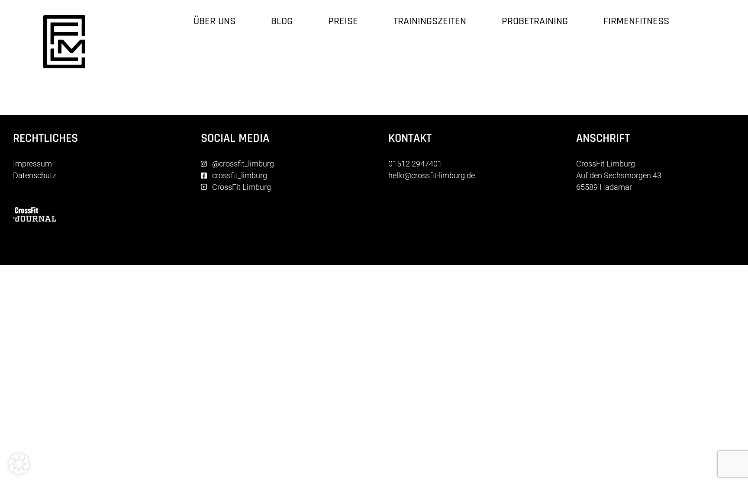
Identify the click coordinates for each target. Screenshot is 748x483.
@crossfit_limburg (243, 163)
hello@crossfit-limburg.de (431, 175)
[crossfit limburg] (64, 18)
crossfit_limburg (239, 175)
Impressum (32, 163)
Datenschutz (34, 175)
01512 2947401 (415, 163)
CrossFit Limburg (241, 187)
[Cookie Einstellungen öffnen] (19, 471)
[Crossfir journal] (34, 210)
